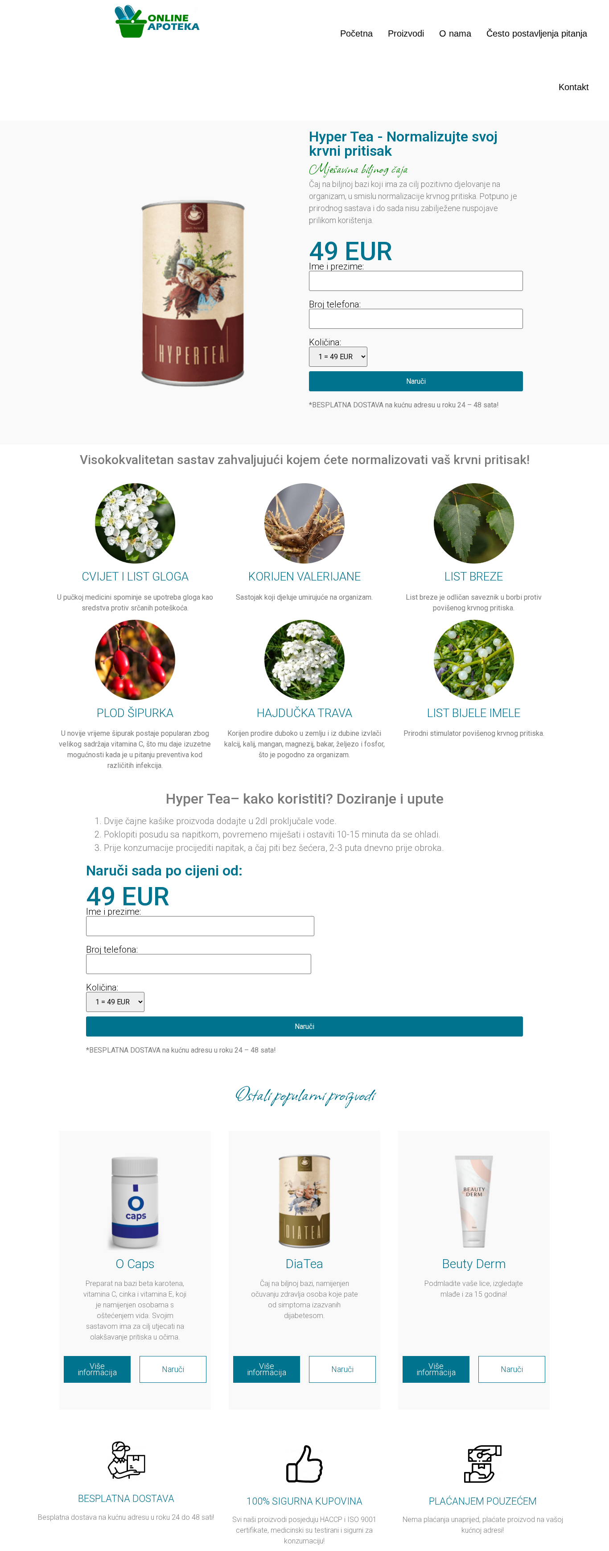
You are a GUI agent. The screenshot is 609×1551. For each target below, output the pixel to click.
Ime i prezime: (336, 266)
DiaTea (304, 1264)
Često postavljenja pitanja (536, 33)
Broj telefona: (335, 304)
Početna (356, 33)
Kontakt (574, 87)
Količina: (325, 342)
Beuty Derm (474, 1264)
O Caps (135, 1264)
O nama (455, 33)
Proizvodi (406, 33)
